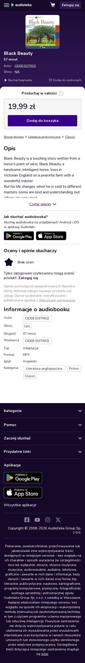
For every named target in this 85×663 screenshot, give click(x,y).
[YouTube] (37, 520)
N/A (17, 72)
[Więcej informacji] (61, 93)
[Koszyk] (53, 5)
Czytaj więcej (40, 204)
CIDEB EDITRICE (25, 66)
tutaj (44, 654)
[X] (58, 520)
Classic (70, 137)
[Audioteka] (21, 5)
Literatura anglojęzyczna (44, 137)
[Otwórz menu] (6, 5)
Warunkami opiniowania (57, 300)
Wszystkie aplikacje (20, 505)
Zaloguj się (70, 5)
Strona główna (14, 137)
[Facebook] (27, 520)
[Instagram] (48, 520)
